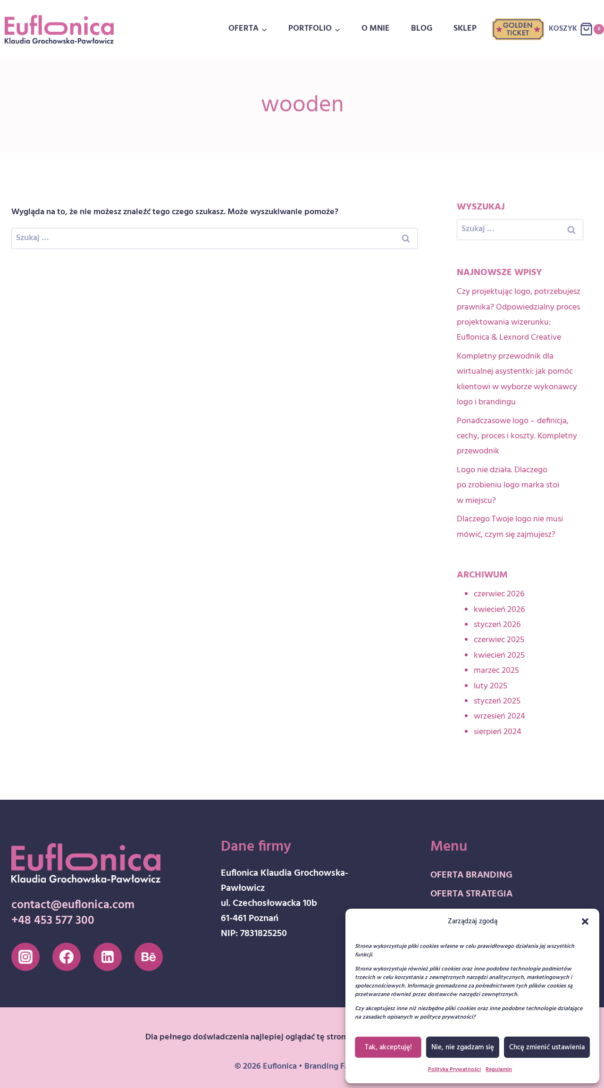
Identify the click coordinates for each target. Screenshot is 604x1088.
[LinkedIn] (107, 957)
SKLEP (465, 28)
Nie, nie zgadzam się (462, 1047)
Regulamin (499, 1069)
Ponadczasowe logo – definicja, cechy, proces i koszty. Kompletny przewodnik (517, 436)
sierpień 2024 (497, 732)
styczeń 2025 (497, 701)
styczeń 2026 (497, 625)
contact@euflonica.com (72, 905)
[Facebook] (66, 957)
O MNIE (375, 28)
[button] (585, 921)
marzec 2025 (496, 671)
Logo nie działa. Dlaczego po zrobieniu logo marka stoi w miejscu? (508, 485)
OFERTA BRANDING (471, 875)
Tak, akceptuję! (388, 1047)
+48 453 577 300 (52, 921)
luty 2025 (490, 686)
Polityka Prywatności (454, 1069)
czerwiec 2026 (499, 594)
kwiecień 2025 (499, 655)
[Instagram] (25, 957)
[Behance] (148, 957)
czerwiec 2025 (499, 640)
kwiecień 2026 (499, 610)
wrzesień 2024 (499, 716)
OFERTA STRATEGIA (471, 894)
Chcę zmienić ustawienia (547, 1047)
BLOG (421, 28)
